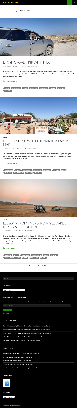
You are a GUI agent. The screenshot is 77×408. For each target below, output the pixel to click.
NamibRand (47, 170)
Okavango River (37, 255)
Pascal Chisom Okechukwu (11, 340)
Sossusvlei (61, 88)
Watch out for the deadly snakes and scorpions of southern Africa (23, 368)
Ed (4, 337)
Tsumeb (25, 257)
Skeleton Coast (19, 172)
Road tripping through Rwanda (31, 340)
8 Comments (30, 230)
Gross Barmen (16, 88)
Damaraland (9, 170)
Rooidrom (54, 255)
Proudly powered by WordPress (11, 405)
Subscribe (8, 310)
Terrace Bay (38, 172)
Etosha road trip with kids (26, 62)
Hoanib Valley (27, 170)
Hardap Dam (33, 88)
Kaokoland (37, 170)
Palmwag (56, 170)
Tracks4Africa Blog (10, 2)
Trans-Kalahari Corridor (12, 257)
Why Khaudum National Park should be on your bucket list (32, 326)
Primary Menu (74, 2)
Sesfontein (8, 172)
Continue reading (10, 81)
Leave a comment (31, 66)
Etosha (7, 88)
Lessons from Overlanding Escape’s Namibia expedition (34, 225)
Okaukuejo (43, 88)
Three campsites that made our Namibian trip (17, 360)
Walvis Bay (8, 90)
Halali (25, 88)
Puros (64, 170)
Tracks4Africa (18, 66)
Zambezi (43, 257)
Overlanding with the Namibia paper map (35, 143)
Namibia (5, 59)
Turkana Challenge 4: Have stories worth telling (17, 357)
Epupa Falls (8, 255)
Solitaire (52, 88)
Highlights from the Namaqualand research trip (17, 364)
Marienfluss (25, 255)
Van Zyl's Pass (34, 257)
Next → (45, 266)
